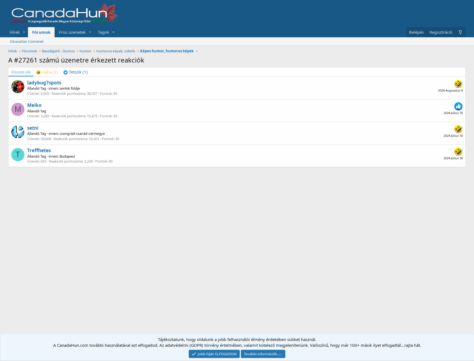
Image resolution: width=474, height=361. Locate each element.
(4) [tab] (21, 72)
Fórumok (41, 32)
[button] (24, 32)
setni (32, 128)
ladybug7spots (44, 82)
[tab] (47, 71)
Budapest (67, 156)
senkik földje (70, 88)
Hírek (15, 32)
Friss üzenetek (72, 32)
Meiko (34, 105)
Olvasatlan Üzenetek (27, 41)
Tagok (103, 32)
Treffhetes (39, 150)
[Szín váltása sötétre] (460, 32)
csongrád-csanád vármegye (82, 133)
